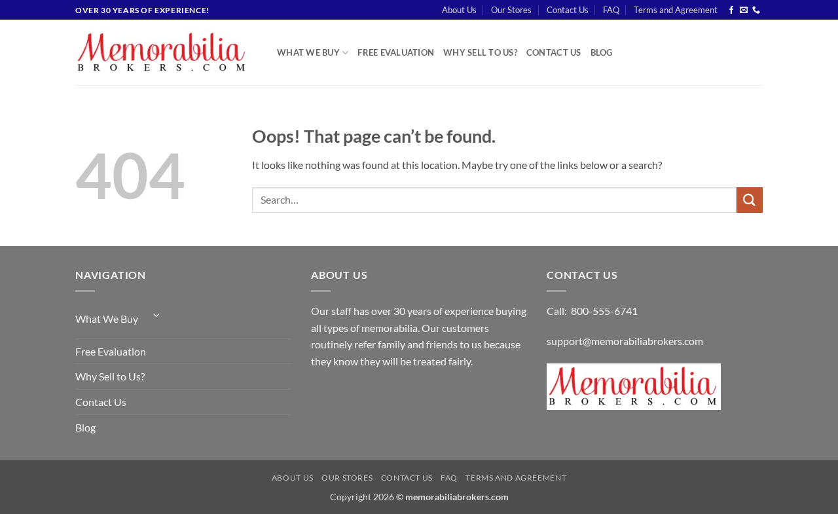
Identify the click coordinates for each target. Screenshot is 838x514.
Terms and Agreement (676, 10)
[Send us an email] (744, 10)
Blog (602, 52)
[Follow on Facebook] (731, 10)
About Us (459, 10)
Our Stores (511, 10)
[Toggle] (156, 315)
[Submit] (750, 200)
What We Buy (308, 52)
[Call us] (756, 10)
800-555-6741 (604, 310)
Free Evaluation (395, 52)
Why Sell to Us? (480, 52)
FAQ (611, 10)
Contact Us (568, 10)
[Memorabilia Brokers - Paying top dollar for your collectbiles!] (166, 52)
